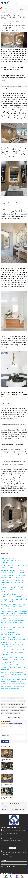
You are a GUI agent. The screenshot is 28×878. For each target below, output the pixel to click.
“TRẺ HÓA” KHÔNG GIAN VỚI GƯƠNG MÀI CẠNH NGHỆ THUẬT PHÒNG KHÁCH (12, 561)
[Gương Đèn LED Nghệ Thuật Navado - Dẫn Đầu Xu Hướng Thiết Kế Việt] (7, 754)
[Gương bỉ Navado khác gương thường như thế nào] (7, 767)
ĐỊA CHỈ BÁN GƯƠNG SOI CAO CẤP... (7, 799)
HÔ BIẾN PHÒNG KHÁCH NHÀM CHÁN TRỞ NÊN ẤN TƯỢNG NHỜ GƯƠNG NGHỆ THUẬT (12, 645)
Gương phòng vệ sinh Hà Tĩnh (13, 713)
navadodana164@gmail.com (9, 839)
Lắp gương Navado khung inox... (6, 786)
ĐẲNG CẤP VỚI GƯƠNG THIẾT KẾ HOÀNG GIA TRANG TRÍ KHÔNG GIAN (12, 623)
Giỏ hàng (4, 7)
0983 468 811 (6, 855)
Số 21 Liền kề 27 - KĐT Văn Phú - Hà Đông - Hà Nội (14, 853)
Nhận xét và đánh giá (6, 721)
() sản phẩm (4, 8)
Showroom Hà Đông (8, 852)
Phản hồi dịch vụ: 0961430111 (9, 836)
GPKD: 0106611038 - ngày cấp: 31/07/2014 (12, 841)
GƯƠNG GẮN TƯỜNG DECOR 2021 (12, 649)
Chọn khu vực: (4, 849)
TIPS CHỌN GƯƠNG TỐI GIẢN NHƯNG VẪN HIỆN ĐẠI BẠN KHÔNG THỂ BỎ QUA (14, 582)
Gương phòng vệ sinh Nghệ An (9, 707)
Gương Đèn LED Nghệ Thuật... (6, 761)
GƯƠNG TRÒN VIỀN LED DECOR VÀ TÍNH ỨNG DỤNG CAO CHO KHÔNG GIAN (13, 674)
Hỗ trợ (4, 864)
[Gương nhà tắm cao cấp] (5, 3)
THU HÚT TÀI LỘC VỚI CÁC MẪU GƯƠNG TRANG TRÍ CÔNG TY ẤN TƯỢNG (12, 589)
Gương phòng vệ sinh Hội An (8, 701)
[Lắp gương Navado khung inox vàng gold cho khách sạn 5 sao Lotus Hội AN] (7, 779)
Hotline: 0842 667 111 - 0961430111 (11, 834)
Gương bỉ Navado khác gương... (6, 773)
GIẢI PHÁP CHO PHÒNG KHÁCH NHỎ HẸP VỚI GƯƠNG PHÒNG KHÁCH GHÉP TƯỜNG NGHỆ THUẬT (14, 686)
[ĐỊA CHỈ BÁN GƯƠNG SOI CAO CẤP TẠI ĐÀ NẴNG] (7, 792)
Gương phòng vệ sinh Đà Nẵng (15, 698)
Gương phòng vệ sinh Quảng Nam (16, 704)
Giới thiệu (5, 861)
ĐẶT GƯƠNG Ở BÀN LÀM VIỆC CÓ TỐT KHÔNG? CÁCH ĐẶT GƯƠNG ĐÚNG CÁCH (13, 606)
